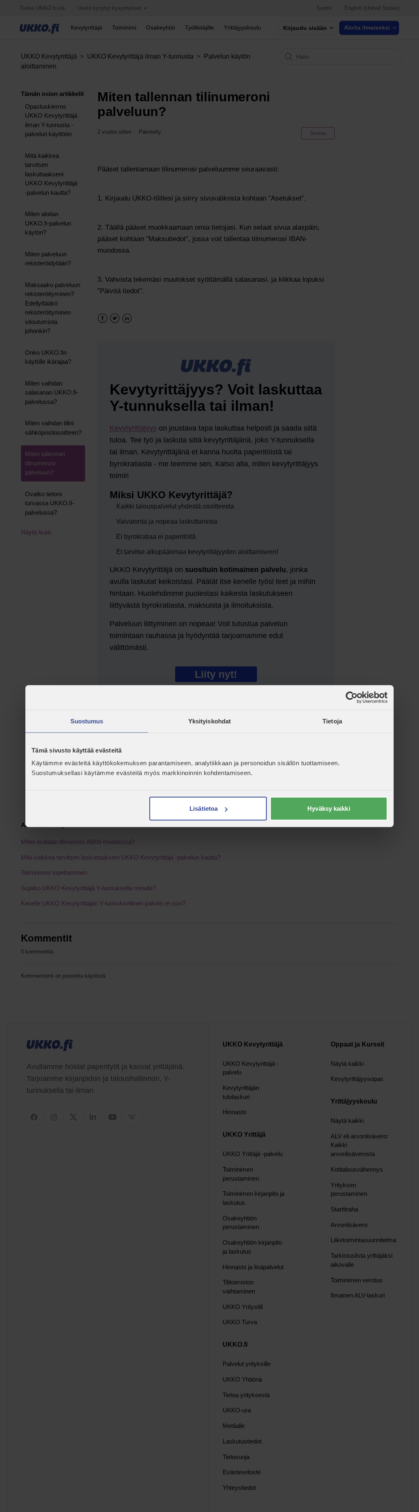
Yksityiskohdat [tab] (209, 720)
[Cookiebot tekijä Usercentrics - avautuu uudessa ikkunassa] (351, 697)
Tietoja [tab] (332, 720)
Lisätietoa (203, 808)
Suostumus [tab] (87, 720)
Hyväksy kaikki (328, 808)
